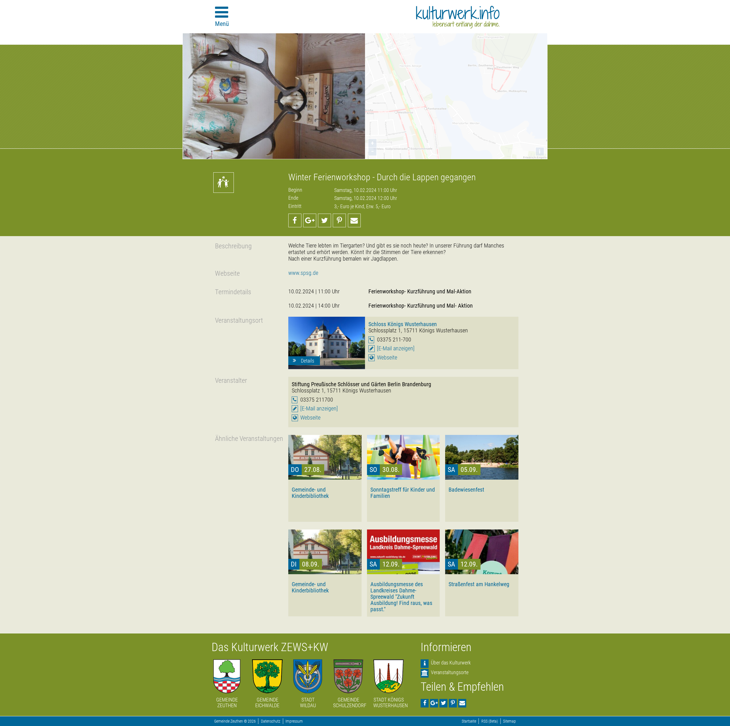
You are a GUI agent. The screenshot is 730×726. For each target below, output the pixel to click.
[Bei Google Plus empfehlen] (309, 220)
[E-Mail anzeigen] (396, 348)
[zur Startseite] (458, 17)
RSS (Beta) (489, 721)
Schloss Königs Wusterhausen (402, 324)
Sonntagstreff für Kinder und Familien (402, 492)
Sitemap (509, 721)
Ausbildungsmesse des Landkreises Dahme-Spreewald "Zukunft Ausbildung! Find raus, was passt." (401, 596)
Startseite (469, 721)
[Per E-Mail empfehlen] (354, 220)
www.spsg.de (303, 273)
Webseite (387, 357)
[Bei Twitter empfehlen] (324, 220)
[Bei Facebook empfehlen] (294, 220)
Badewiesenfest (466, 489)
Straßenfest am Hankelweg (479, 584)
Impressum (294, 721)
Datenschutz (270, 721)
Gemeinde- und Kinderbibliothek (310, 492)
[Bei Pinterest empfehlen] (339, 220)
